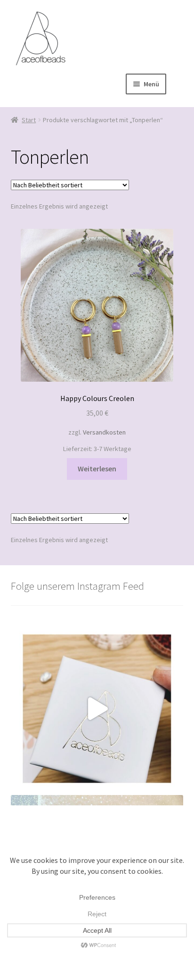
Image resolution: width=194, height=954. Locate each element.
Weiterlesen (97, 468)
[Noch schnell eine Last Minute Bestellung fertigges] (97, 708)
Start (29, 120)
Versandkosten (104, 432)
